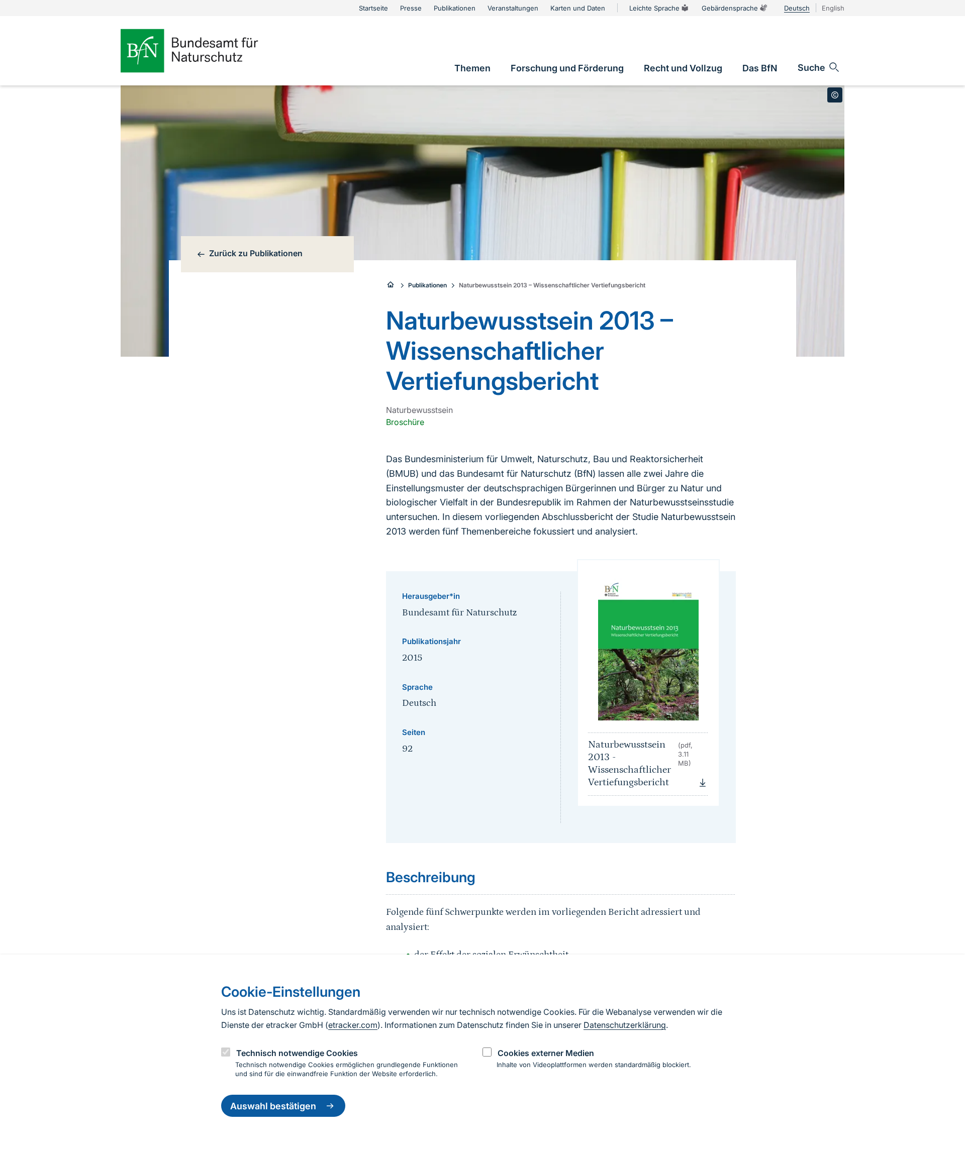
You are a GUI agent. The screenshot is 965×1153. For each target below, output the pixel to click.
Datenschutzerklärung (625, 1025)
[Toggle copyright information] (834, 94)
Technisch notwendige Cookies (297, 1053)
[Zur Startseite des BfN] (206, 50)
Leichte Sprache (654, 8)
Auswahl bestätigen (273, 1106)
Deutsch (797, 8)
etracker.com (352, 1025)
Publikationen (427, 285)
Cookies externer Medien (546, 1053)
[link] (472, 68)
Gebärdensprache (730, 8)
